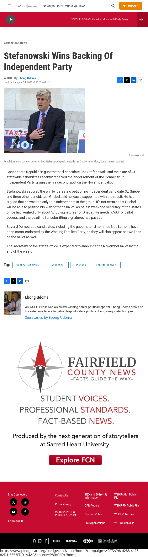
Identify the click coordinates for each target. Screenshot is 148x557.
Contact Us (61, 495)
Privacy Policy (63, 504)
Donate (132, 6)
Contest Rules (93, 514)
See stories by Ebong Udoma (48, 317)
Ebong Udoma (27, 78)
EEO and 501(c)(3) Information (96, 496)
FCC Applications (95, 523)
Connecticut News (15, 43)
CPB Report (92, 505)
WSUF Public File (124, 514)
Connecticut (57, 265)
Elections (80, 265)
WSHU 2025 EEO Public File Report (65, 514)
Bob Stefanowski (106, 265)
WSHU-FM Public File (126, 505)
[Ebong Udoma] (12, 303)
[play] (11, 19)
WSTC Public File (124, 523)
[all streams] (142, 19)
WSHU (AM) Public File (125, 496)
